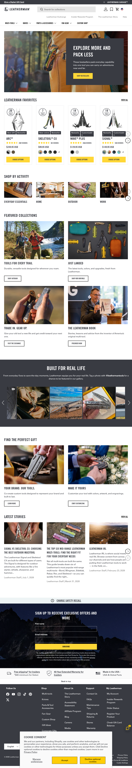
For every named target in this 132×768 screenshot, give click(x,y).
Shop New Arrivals (78, 278)
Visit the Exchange (14, 343)
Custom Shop (82, 23)
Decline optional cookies (93, 760)
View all (124, 100)
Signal (107, 139)
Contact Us (92, 693)
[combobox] (66, 9)
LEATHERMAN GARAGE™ (117, 2)
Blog (67, 716)
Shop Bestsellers (83, 76)
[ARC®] (18, 119)
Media (68, 728)
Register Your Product (113, 715)
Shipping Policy (122, 758)
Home (39, 201)
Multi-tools (47, 693)
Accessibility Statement (71, 704)
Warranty (91, 728)
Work (103, 201)
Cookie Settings (122, 763)
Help (125, 17)
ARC (9, 139)
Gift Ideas (46, 725)
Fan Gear (46, 713)
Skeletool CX (47, 139)
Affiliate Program (73, 711)
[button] (117, 9)
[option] (8, 152)
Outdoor (73, 201)
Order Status (113, 708)
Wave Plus (77, 139)
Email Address (41, 634)
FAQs (89, 699)
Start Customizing (78, 503)
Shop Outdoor (13, 278)
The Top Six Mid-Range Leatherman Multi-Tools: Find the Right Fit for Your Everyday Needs (66, 552)
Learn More (12, 503)
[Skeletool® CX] (50, 119)
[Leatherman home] (17, 9)
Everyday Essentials (15, 201)
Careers (68, 722)
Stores (90, 722)
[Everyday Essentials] (18, 190)
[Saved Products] (111, 9)
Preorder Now (77, 343)
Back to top (66, 681)
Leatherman (14, 757)
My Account (112, 693)
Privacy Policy (30, 752)
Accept (64, 760)
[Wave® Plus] (82, 119)
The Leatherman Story (108, 17)
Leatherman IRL (97, 548)
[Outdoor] (82, 190)
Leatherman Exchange (56, 17)
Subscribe (66, 646)
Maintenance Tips (93, 706)
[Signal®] (114, 119)
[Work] (114, 190)
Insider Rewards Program (82, 17)
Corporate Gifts (49, 730)
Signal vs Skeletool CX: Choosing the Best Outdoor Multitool (23, 550)
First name (39, 624)
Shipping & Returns (92, 715)
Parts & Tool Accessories (47, 706)
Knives (45, 699)
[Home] (50, 190)
